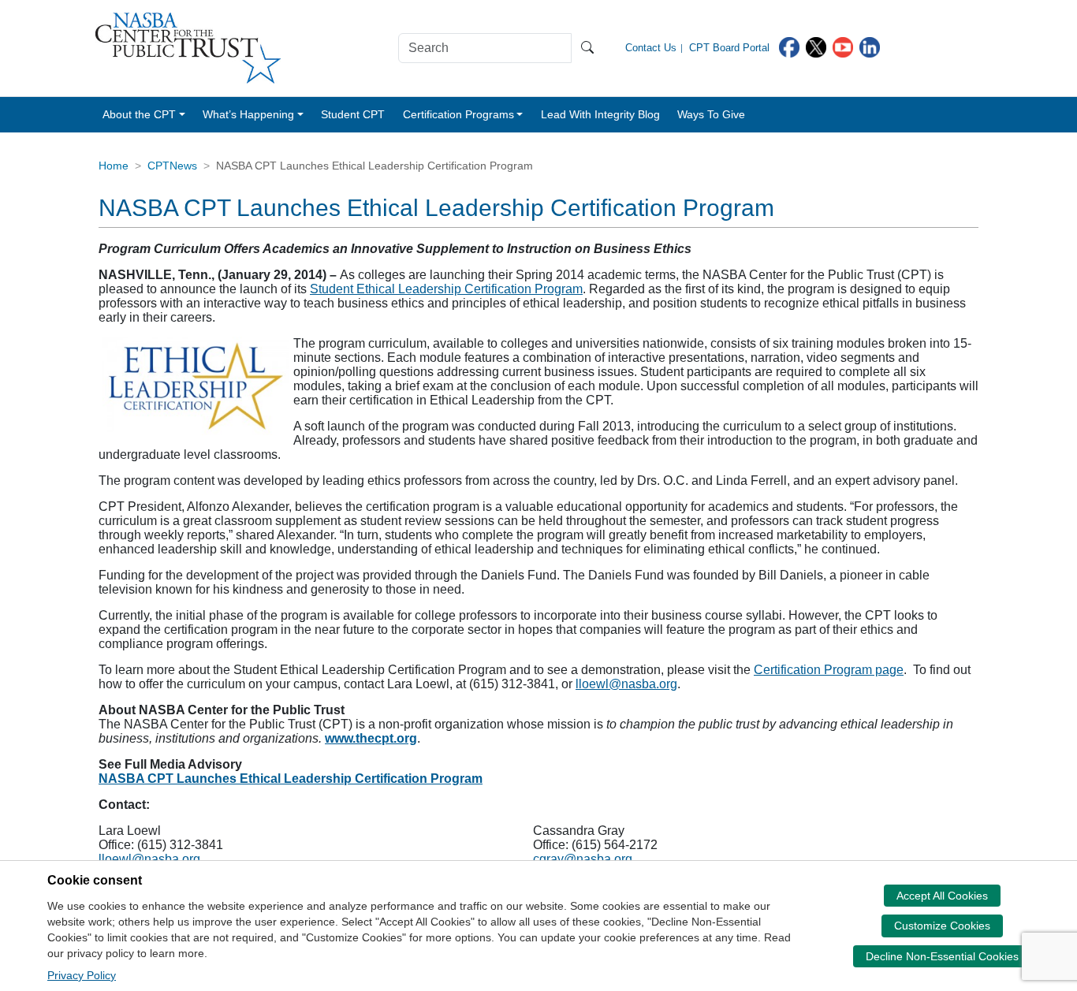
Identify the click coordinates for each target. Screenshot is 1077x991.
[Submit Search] (587, 48)
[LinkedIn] (869, 46)
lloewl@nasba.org (626, 684)
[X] (816, 46)
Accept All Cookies (942, 895)
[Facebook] (789, 46)
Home (114, 165)
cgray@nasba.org (582, 859)
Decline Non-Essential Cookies (942, 956)
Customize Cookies (942, 925)
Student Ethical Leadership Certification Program (446, 289)
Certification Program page (829, 669)
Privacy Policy (81, 975)
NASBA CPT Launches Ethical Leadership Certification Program (291, 778)
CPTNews (172, 165)
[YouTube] (843, 46)
